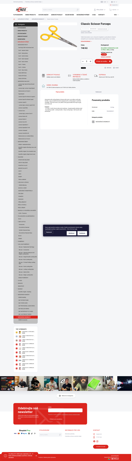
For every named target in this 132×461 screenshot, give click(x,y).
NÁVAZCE (20, 283)
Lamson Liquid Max (23, 107)
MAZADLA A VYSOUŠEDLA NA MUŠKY (27, 210)
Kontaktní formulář (100, 446)
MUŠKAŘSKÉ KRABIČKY (23, 294)
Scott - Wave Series (22, 70)
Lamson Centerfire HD (23, 133)
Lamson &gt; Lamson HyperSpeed (26, 88)
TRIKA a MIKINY (22, 179)
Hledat (77, 9)
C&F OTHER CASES (23, 303)
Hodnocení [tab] (98, 92)
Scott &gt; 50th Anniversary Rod (26, 47)
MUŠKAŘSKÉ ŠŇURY (23, 141)
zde (76, 229)
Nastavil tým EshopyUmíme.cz (111, 457)
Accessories (21, 224)
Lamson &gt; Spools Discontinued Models (26, 84)
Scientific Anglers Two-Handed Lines (27, 151)
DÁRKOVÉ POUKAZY (23, 36)
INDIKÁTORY (21, 286)
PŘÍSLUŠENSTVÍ (22, 202)
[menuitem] (18, 15)
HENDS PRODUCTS (22, 30)
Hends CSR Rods (22, 78)
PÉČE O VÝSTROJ (22, 204)
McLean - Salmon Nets (24, 272)
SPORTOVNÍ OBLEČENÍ (23, 159)
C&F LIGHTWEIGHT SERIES (24, 314)
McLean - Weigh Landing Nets (26, 274)
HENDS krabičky (22, 297)
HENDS (20, 238)
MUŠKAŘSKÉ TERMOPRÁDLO (25, 190)
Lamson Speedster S (23, 124)
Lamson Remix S (22, 119)
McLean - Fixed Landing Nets (25, 266)
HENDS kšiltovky (23, 185)
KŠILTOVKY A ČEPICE (23, 182)
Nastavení (49, 232)
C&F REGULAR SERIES (23, 308)
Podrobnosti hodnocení (102, 28)
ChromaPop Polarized (24, 227)
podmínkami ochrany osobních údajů (71, 414)
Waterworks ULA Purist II (24, 91)
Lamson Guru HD (22, 122)
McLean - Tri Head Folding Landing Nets (27, 263)
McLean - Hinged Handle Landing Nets (28, 256)
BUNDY (20, 176)
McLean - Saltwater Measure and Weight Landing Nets (26, 253)
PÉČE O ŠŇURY (21, 207)
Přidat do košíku (101, 61)
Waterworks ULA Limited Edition (26, 136)
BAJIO (19, 235)
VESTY (20, 171)
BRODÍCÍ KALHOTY (23, 168)
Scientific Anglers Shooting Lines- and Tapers (27, 148)
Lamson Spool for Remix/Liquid (25, 99)
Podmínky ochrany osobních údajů (33, 1)
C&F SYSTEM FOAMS (23, 300)
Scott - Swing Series (23, 53)
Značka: (86, 32)
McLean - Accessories (24, 249)
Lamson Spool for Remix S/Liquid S (26, 96)
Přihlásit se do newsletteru (56, 419)
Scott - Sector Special (23, 58)
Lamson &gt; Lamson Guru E (25, 113)
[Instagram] (97, 441)
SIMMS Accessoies (22, 320)
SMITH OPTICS (22, 221)
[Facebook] (94, 441)
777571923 (99, 437)
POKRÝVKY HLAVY (22, 165)
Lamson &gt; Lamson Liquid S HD (27, 105)
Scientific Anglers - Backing (24, 291)
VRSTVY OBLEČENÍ (23, 162)
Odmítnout (71, 233)
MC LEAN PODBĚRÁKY (23, 244)
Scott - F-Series (21, 64)
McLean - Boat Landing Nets (25, 259)
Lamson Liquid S (22, 102)
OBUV (19, 174)
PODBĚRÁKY (21, 241)
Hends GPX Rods (22, 75)
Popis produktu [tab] (60, 92)
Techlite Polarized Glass (24, 230)
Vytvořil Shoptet (115, 455)
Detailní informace (85, 41)
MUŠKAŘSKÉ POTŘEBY (23, 41)
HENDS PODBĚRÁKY (23, 277)
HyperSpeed (21, 93)
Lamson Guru (21, 110)
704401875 (99, 434)
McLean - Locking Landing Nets (26, 269)
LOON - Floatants (22, 213)
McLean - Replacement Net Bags (26, 247)
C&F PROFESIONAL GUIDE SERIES (26, 305)
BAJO (19, 218)
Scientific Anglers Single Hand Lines (26, 154)
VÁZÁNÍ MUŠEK (21, 39)
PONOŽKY (20, 196)
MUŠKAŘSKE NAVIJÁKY (23, 81)
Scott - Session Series (23, 50)
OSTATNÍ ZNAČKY (22, 33)
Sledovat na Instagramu (67, 395)
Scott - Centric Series (23, 56)
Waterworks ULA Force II (24, 138)
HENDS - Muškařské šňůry (24, 144)
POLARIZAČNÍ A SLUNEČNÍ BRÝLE (26, 216)
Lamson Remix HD (22, 116)
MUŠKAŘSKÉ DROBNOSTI (24, 317)
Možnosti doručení (106, 56)
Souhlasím (82, 233)
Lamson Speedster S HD (24, 127)
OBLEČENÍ (20, 157)
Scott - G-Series (22, 67)
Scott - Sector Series (23, 61)
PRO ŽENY (20, 193)
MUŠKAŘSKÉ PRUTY (23, 44)
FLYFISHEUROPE (22, 27)
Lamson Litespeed (22, 130)
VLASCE (20, 280)
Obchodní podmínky (18, 1)
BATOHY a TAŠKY (22, 188)
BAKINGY (20, 289)
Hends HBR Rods (22, 72)
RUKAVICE (20, 199)
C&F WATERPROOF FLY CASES (25, 311)
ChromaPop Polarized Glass (25, 233)
